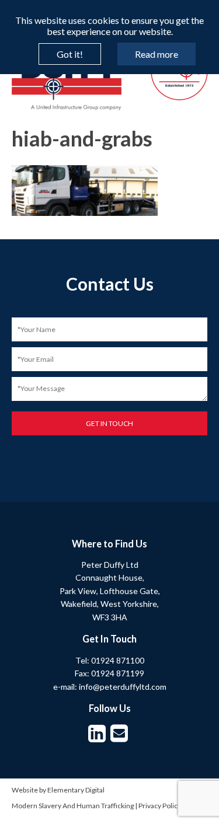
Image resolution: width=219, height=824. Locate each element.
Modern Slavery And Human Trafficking (73, 805)
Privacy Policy (159, 805)
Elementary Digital (76, 789)
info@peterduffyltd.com (122, 687)
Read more (156, 54)
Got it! (70, 54)
